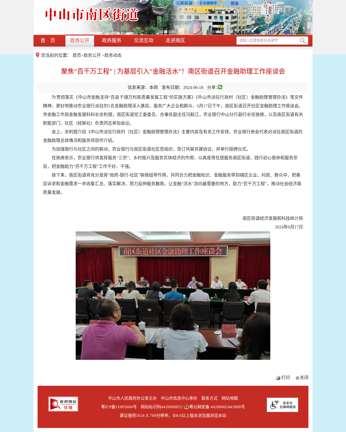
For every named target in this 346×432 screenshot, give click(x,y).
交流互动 (143, 40)
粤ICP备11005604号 (119, 407)
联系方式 (209, 398)
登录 (235, 3)
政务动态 (113, 55)
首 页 (48, 40)
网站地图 (230, 398)
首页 (76, 55)
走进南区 (175, 40)
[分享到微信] (220, 87)
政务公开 (79, 40)
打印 (285, 377)
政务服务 (111, 40)
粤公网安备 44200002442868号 (217, 407)
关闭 (304, 377)
